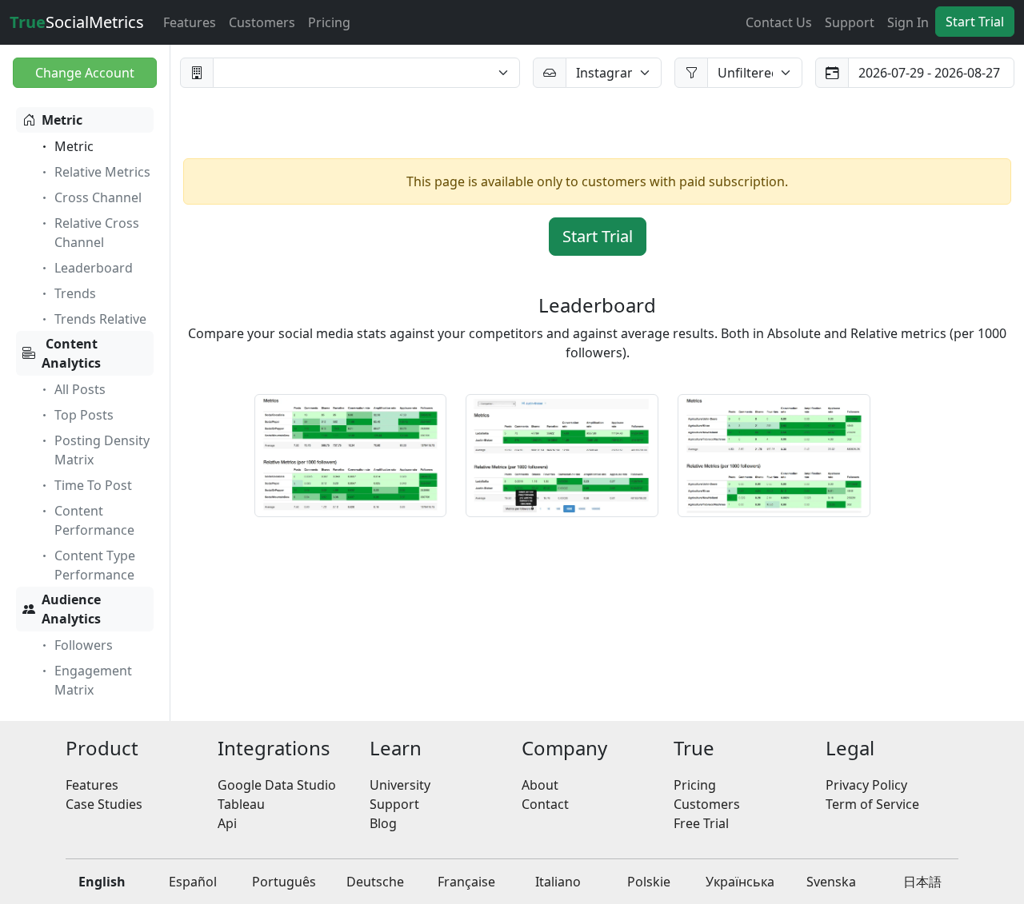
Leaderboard (93, 268)
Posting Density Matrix (102, 450)
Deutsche (375, 881)
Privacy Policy (866, 785)
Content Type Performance (94, 565)
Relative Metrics (102, 172)
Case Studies (104, 804)
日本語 (922, 881)
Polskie (648, 881)
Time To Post (93, 485)
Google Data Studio (277, 785)
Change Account (84, 73)
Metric (62, 120)
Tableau (241, 804)
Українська (740, 881)
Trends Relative (100, 319)
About (540, 785)
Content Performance (94, 520)
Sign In (908, 22)
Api (227, 823)
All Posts (80, 389)
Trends (75, 293)
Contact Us (779, 22)
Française (466, 881)
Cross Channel (98, 197)
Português (284, 881)
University (400, 785)
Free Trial (701, 823)
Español (193, 881)
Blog (383, 823)
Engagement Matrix (93, 680)
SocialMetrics (77, 22)
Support (849, 22)
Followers (83, 645)
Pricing (329, 22)
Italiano (558, 881)
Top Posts (84, 415)
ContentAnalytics (71, 353)
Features (189, 22)
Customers (262, 22)
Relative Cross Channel (96, 232)
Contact (545, 804)
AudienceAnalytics (71, 609)
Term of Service (872, 804)
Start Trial (975, 21)
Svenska (831, 881)
